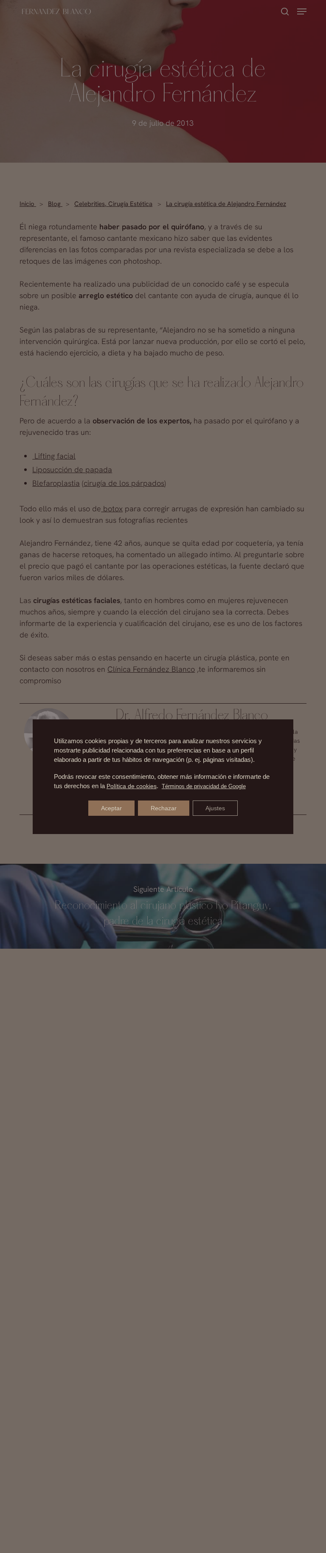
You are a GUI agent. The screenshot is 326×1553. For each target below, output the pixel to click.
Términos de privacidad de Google (204, 786)
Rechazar (164, 808)
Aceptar (111, 808)
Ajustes (215, 808)
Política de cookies (132, 786)
